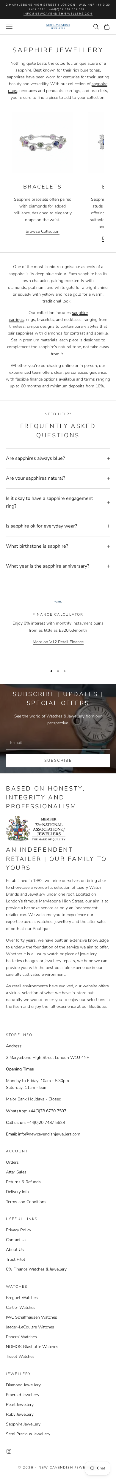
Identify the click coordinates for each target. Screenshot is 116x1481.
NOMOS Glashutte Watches (32, 1346)
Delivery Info (17, 1192)
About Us (15, 1249)
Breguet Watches (22, 1298)
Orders (12, 1162)
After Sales (16, 1172)
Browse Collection (42, 231)
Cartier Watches (20, 1307)
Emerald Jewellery (22, 1395)
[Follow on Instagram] (9, 1451)
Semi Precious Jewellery (28, 1434)
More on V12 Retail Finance (58, 642)
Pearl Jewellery (20, 1404)
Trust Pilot (15, 1259)
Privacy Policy (18, 1230)
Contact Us (16, 1240)
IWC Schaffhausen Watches (31, 1317)
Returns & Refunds (23, 1182)
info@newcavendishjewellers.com (58, 13)
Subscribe (58, 760)
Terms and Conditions (26, 1202)
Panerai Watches (21, 1337)
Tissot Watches (20, 1356)
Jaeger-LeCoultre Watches (30, 1327)
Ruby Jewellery (20, 1414)
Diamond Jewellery (23, 1385)
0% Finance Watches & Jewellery (36, 1269)
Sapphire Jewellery (23, 1424)
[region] (58, 630)
